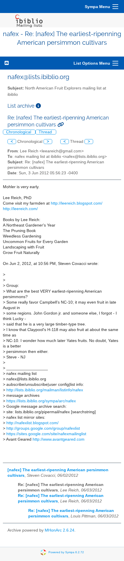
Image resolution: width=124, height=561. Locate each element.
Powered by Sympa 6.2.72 (66, 551)
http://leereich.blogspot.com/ (76, 203)
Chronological (19, 132)
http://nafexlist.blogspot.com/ (32, 423)
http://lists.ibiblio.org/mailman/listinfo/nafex (44, 390)
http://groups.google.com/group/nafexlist (43, 428)
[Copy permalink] (60, 124)
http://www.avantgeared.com (58, 439)
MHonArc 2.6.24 (59, 530)
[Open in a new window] (38, 106)
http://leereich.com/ (20, 209)
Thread (46, 132)
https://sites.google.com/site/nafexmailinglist (46, 434)
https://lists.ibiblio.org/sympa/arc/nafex (41, 401)
